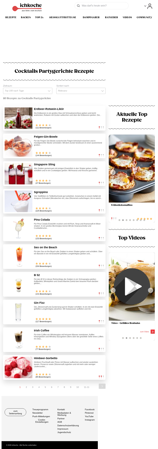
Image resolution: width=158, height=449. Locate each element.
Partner (61, 418)
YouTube (89, 416)
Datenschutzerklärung (68, 425)
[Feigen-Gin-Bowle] (18, 146)
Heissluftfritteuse (62, 17)
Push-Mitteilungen (41, 416)
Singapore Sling (44, 164)
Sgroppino (41, 192)
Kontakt (61, 409)
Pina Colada (42, 219)
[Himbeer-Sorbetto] (18, 367)
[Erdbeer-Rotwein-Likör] (18, 118)
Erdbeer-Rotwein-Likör (49, 109)
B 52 (37, 275)
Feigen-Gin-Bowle (46, 136)
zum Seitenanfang (15, 412)
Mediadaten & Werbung (64, 414)
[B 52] (18, 284)
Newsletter (37, 413)
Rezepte (11, 17)
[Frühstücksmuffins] (132, 169)
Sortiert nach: (62, 86)
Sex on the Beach (45, 247)
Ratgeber (111, 17)
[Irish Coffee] (18, 339)
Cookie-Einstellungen (41, 421)
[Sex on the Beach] (18, 256)
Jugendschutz (64, 432)
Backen (26, 17)
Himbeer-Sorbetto (45, 358)
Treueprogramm (40, 409)
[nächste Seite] (102, 386)
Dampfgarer (91, 17)
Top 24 (39, 17)
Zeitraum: (7, 86)
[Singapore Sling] (18, 173)
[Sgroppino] (18, 201)
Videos (127, 17)
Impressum (62, 429)
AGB (59, 422)
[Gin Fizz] (18, 312)
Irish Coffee (41, 330)
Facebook (90, 409)
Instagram (90, 420)
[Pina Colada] (18, 229)
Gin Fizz (39, 302)
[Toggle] (148, 6)
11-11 (86, 387)
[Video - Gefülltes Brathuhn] (132, 286)
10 (77, 387)
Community (144, 17)
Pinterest (89, 413)
